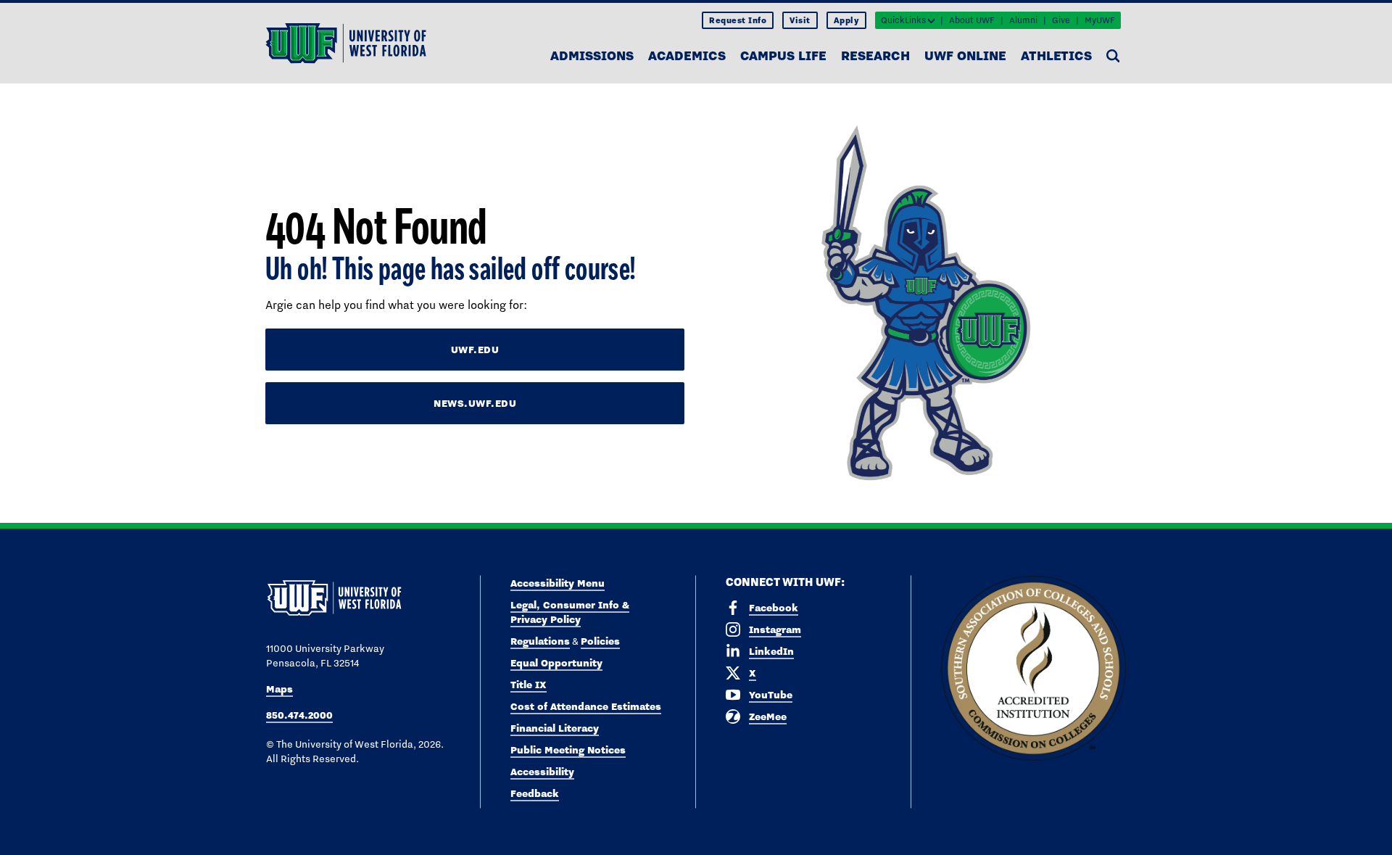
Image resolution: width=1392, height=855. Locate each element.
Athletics (1056, 55)
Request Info (737, 20)
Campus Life (783, 55)
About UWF (972, 20)
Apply (847, 20)
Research (875, 55)
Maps (279, 688)
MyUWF (1100, 20)
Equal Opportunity (556, 662)
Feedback (534, 793)
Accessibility (542, 771)
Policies (600, 641)
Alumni (1023, 20)
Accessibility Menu (557, 583)
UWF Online (965, 55)
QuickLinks (903, 20)
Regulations (540, 641)
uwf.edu (475, 349)
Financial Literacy (554, 728)
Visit (800, 20)
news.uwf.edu (475, 403)
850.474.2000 (299, 715)
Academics (687, 55)
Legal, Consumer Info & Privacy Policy (569, 612)
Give (1061, 20)
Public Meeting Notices (568, 749)
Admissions (592, 55)
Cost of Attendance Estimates (585, 706)
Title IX (528, 684)
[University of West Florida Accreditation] (1033, 669)
